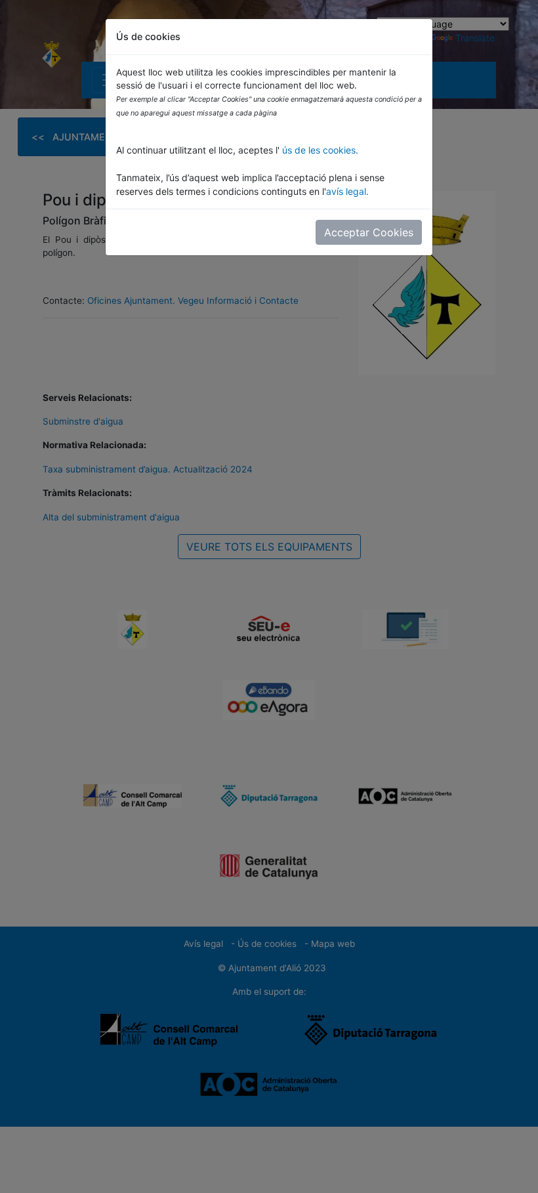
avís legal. (347, 191)
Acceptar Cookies (368, 232)
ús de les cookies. (318, 150)
